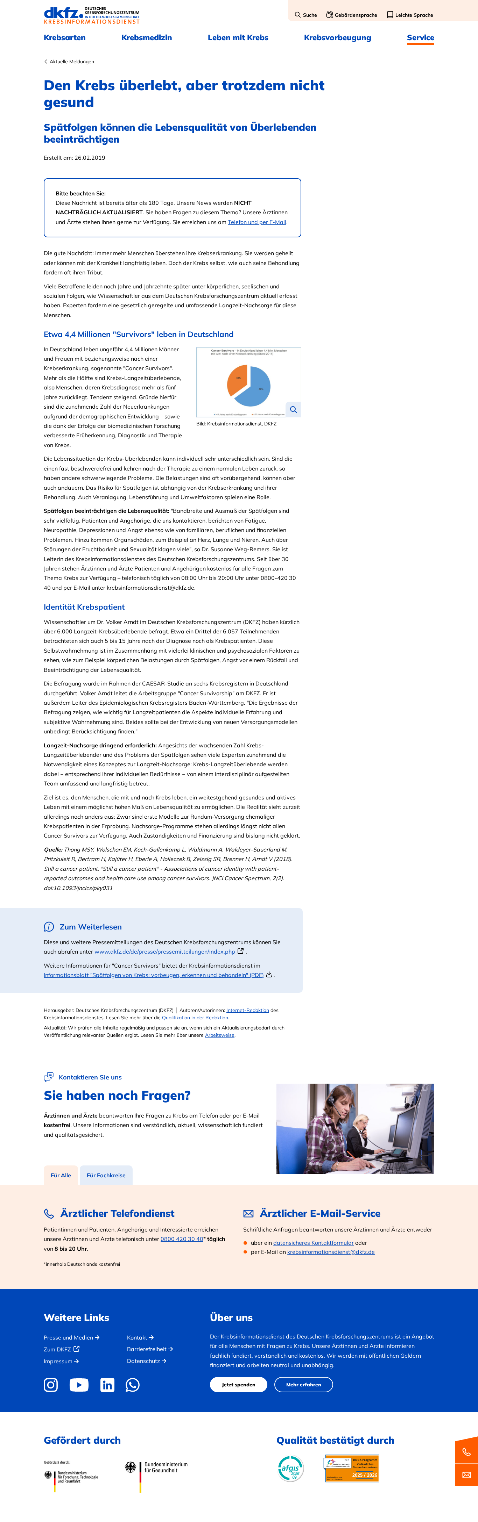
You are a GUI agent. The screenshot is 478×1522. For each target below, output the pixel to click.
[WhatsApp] (133, 1385)
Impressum (58, 1361)
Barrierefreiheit (147, 1348)
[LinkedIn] (107, 1385)
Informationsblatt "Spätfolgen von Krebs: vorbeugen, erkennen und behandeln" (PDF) (154, 974)
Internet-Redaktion (247, 1010)
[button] (305, 15)
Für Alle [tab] (61, 1175)
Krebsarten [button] (65, 37)
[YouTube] (79, 1385)
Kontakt (137, 1337)
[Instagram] (53, 1385)
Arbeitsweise (219, 1035)
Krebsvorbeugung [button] (337, 37)
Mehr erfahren (303, 1384)
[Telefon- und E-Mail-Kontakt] (466, 1460)
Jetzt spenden (238, 1384)
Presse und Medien (68, 1337)
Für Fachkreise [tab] (106, 1175)
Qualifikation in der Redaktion (195, 1017)
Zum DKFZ (57, 1349)
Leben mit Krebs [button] (238, 37)
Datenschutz (143, 1360)
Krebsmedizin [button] (146, 37)
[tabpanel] (239, 1237)
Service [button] (420, 37)
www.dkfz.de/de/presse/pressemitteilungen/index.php (164, 951)
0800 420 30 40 (182, 1238)
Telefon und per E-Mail (257, 221)
